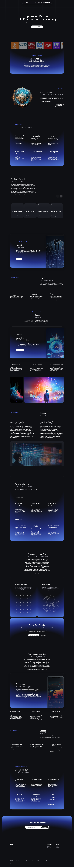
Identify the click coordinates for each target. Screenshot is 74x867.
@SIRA (57, 846)
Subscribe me (45, 827)
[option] (37, 211)
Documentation (49, 847)
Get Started (47, 2)
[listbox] (37, 212)
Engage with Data (20, 349)
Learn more (43, 635)
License (48, 846)
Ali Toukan (31, 863)
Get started (19, 259)
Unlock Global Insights (37, 26)
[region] (37, 209)
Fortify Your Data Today (33, 635)
